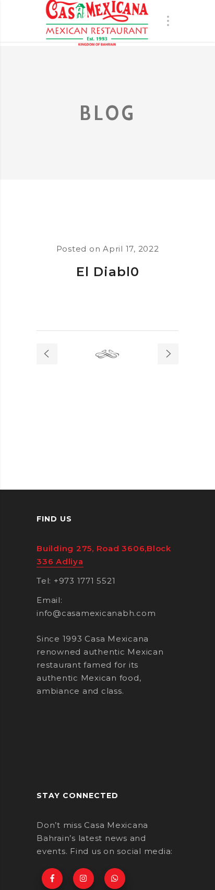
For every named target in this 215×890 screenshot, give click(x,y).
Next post (168, 353)
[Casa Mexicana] (97, 23)
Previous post (47, 353)
